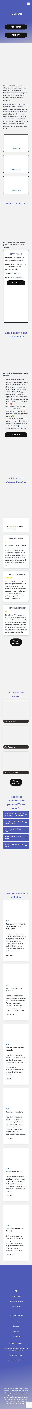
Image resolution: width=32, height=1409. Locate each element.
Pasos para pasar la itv (14, 1112)
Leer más (10, 955)
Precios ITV (16, 169)
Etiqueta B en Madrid (14, 1171)
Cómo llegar (16, 283)
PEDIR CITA (16, 35)
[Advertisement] (16, 66)
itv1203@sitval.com (16, 277)
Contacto (16, 1326)
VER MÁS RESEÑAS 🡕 (16, 642)
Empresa (16, 1331)
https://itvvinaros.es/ (17, 1360)
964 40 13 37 (19, 1355)
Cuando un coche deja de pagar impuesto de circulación (16, 926)
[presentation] (16, 908)
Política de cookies (16, 1296)
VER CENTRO (16, 27)
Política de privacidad (16, 1301)
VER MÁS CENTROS (16, 782)
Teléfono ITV (16, 190)
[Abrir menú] (28, 3)
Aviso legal (16, 1306)
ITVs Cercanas (16, 1336)
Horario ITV (16, 149)
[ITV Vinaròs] (9, 3)
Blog (7, 920)
